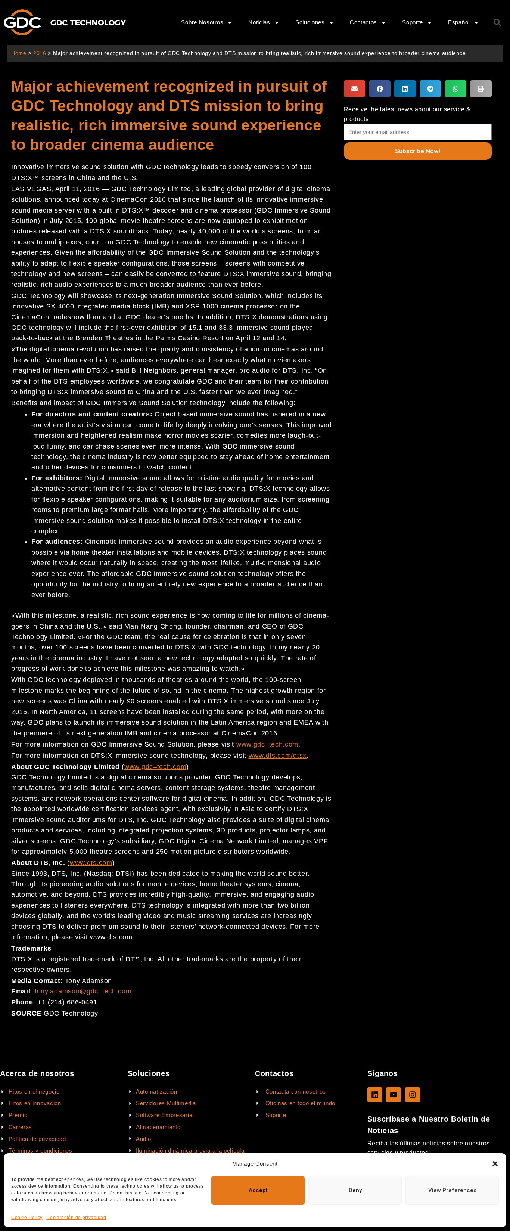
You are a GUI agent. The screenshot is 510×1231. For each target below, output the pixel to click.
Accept (258, 1190)
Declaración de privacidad (76, 1217)
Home (19, 53)
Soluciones (310, 22)
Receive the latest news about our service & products (407, 114)
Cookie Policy (27, 1217)
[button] (495, 1164)
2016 (39, 53)
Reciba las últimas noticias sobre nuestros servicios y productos (428, 1148)
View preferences (452, 1190)
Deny (355, 1190)
